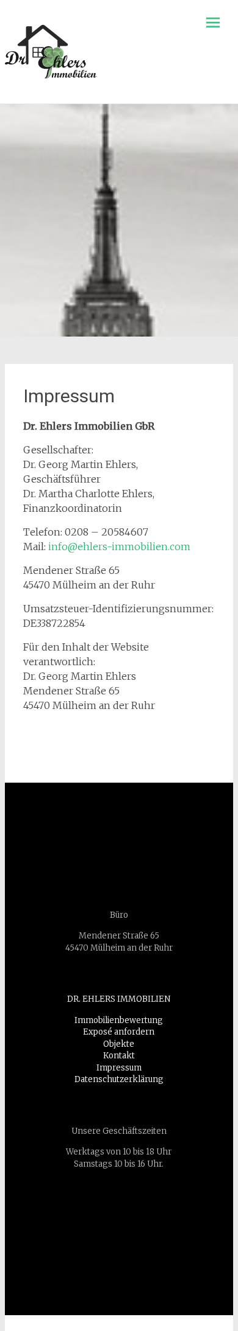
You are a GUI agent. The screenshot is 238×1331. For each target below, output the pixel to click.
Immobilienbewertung (118, 1020)
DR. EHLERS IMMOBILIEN (118, 999)
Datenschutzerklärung (119, 1079)
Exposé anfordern (118, 1032)
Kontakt (119, 1055)
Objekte (118, 1044)
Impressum (119, 1068)
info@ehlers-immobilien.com (119, 546)
